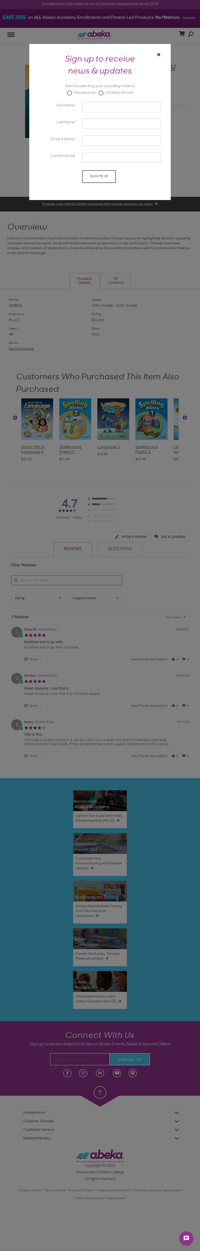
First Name (66, 105)
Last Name (66, 122)
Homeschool (84, 93)
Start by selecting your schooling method (100, 86)
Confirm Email (63, 156)
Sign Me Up (99, 176)
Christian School (119, 93)
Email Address (63, 139)
